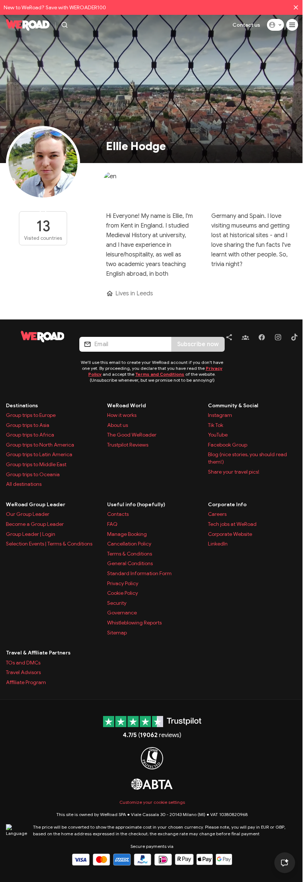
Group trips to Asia (27, 425)
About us (117, 425)
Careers (217, 514)
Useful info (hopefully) (136, 504)
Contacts (118, 514)
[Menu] (292, 25)
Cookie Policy (122, 593)
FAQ (112, 524)
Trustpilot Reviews (127, 444)
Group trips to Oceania (33, 474)
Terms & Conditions (129, 553)
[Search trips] (64, 25)
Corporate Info (227, 504)
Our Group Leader (27, 514)
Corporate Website (230, 534)
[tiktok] (294, 339)
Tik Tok (215, 425)
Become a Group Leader (35, 524)
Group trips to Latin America (39, 454)
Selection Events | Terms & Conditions (49, 543)
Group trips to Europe (31, 415)
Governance (122, 612)
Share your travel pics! (234, 471)
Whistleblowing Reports (134, 622)
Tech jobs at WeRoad (232, 524)
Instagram (220, 415)
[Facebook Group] (245, 339)
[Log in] (275, 25)
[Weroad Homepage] (42, 336)
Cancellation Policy (129, 543)
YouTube (218, 434)
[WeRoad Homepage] (28, 25)
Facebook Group (227, 444)
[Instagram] (278, 339)
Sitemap (117, 632)
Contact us (246, 24)
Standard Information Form (139, 573)
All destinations (24, 484)
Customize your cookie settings (152, 802)
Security (116, 603)
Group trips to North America (40, 444)
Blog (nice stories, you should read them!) (247, 458)
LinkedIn (218, 543)
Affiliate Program (26, 682)
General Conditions (130, 563)
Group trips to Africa (30, 434)
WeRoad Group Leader (35, 504)
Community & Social (233, 405)
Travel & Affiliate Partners (38, 652)
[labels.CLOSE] (296, 7)
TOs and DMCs (23, 662)
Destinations (22, 405)
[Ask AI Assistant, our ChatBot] (284, 862)
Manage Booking (127, 534)
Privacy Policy (122, 583)
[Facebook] (261, 339)
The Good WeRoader (131, 434)
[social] (229, 339)
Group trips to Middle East (36, 464)
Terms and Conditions (159, 374)
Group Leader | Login (30, 534)
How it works (121, 415)
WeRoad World (126, 405)
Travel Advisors (23, 672)
